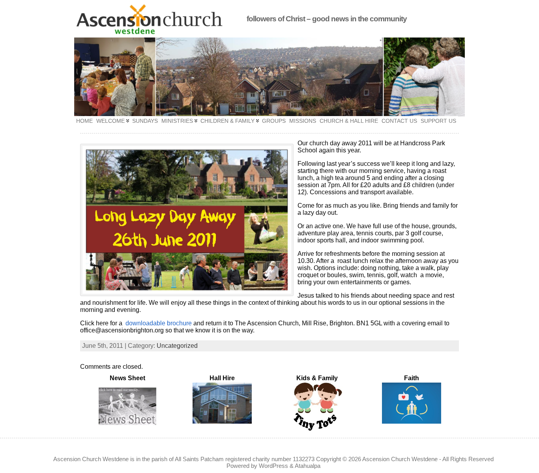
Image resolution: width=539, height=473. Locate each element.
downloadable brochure (158, 323)
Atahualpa (307, 465)
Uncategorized (177, 345)
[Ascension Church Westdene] (269, 77)
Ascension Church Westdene (400, 459)
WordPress (273, 465)
